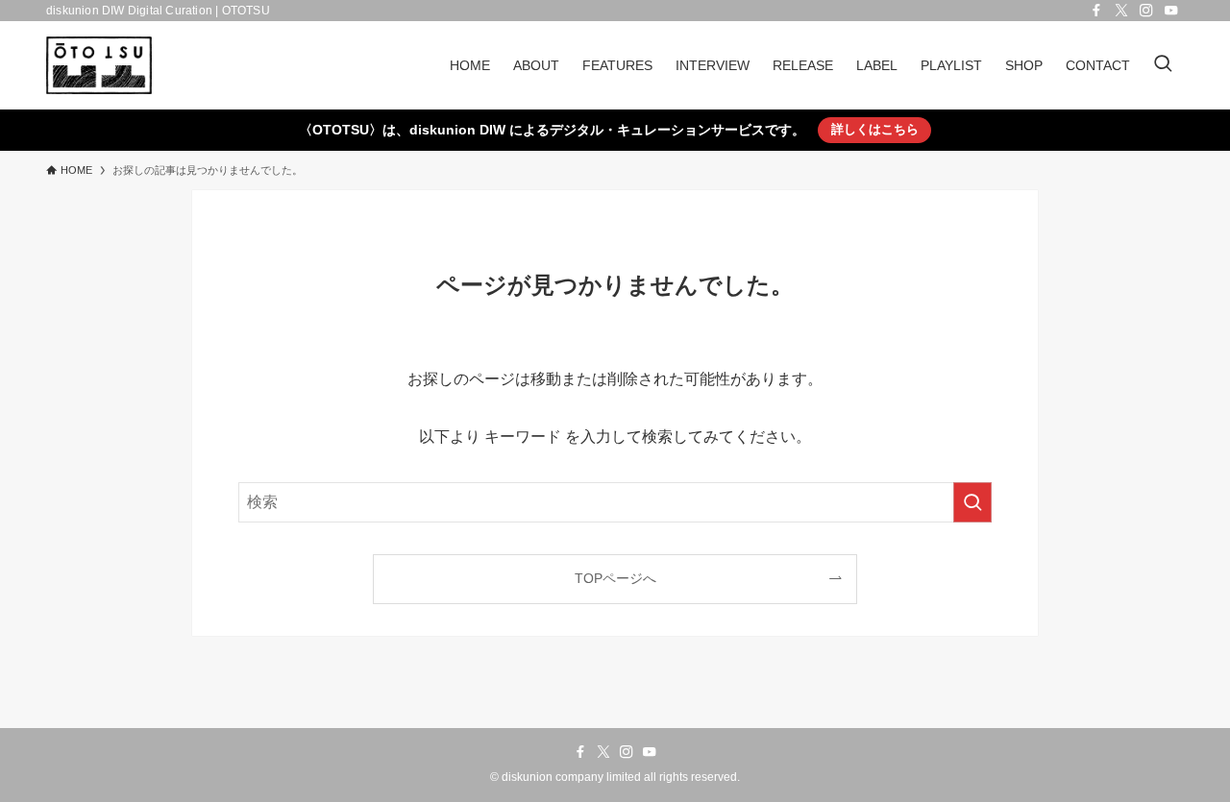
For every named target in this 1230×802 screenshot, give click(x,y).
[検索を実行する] (972, 502)
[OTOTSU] (99, 65)
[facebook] (1096, 10)
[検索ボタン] (1163, 65)
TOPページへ (615, 578)
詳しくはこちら (875, 129)
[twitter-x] (1121, 10)
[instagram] (1146, 10)
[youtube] (1171, 10)
